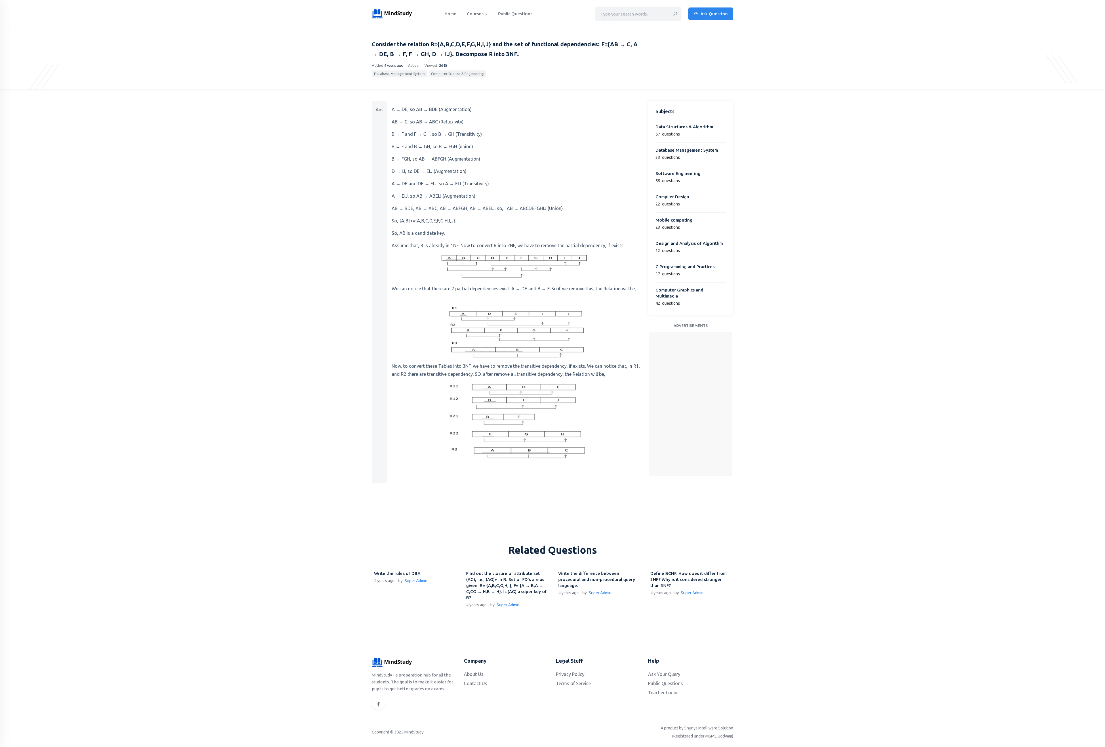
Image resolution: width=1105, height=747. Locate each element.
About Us (473, 674)
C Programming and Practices (685, 266)
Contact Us (475, 683)
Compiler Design (672, 196)
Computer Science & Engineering (457, 74)
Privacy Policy (570, 674)
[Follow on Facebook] (378, 703)
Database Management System (399, 74)
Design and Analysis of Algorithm (689, 243)
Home (450, 13)
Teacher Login (662, 692)
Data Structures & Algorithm (684, 126)
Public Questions (515, 13)
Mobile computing (674, 220)
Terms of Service (573, 683)
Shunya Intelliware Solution (708, 728)
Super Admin (416, 580)
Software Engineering (678, 173)
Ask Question (713, 13)
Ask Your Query (664, 674)
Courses (476, 13)
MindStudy (414, 732)
